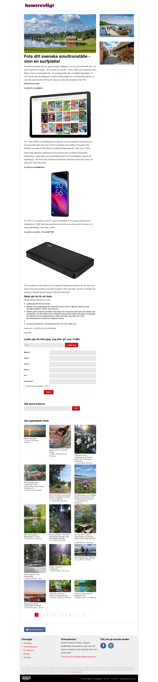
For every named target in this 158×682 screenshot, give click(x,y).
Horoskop (28, 643)
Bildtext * (27, 352)
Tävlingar (27, 657)
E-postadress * (29, 381)
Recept (26, 653)
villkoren (47, 386)
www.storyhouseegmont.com (74, 672)
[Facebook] (103, 646)
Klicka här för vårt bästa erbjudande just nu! (78, 656)
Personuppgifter (97, 678)
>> (83, 615)
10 (70, 615)
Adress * (27, 364)
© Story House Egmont (85, 678)
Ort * (26, 375)
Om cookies (114, 678)
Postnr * (27, 370)
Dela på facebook (36, 629)
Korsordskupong (30, 646)
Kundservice (29, 650)
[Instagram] (111, 646)
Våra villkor (106, 678)
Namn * (27, 358)
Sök (76, 408)
